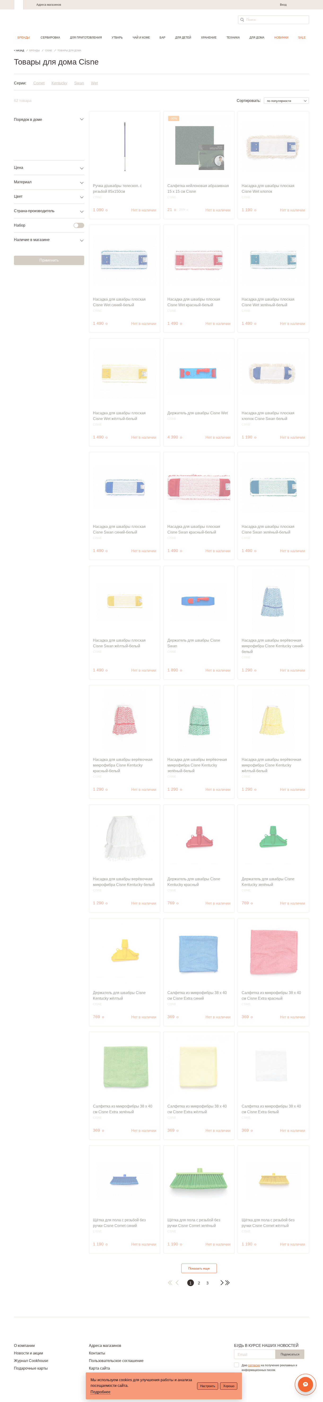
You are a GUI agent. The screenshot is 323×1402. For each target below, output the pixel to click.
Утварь (117, 37)
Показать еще (199, 1268)
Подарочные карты (31, 1368)
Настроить (207, 1386)
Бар (162, 37)
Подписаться (290, 1354)
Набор (19, 225)
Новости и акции (28, 1353)
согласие (254, 1365)
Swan (79, 83)
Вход (283, 4)
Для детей (183, 37)
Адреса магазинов (48, 4)
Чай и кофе (141, 37)
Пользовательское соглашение (116, 1361)
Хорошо (228, 1386)
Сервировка (50, 37)
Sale (302, 37)
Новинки (281, 37)
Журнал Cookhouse (31, 1361)
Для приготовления (86, 37)
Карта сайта (99, 1368)
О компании (24, 1346)
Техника (233, 37)
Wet (94, 83)
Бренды (23, 37)
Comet (38, 83)
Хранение (209, 37)
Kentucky (59, 83)
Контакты (97, 1353)
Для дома (256, 37)
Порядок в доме (28, 120)
